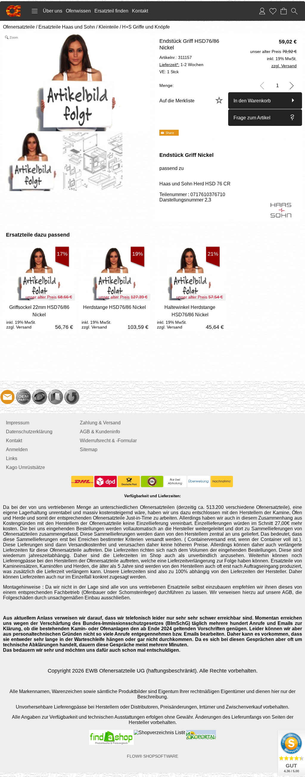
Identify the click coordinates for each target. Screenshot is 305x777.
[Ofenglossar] (55, 397)
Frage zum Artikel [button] (252, 117)
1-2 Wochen (181, 64)
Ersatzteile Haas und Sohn (66, 26)
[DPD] (105, 481)
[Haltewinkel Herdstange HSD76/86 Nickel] (190, 316)
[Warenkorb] (283, 11)
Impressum (17, 422)
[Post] (129, 481)
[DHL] (82, 481)
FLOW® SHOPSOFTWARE (152, 756)
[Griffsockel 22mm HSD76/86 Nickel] (39, 316)
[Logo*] (13, 7)
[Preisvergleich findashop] (111, 732)
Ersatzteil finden (111, 10)
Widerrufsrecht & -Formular (108, 440)
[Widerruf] (71, 397)
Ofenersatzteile (19, 26)
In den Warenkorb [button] (252, 100)
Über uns (52, 10)
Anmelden (17, 449)
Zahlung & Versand (100, 422)
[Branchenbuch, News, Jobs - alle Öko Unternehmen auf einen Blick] (200, 732)
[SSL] (152, 481)
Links (11, 458)
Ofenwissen (78, 10)
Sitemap (88, 449)
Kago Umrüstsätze (25, 467)
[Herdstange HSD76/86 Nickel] (114, 316)
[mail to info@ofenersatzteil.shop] (7, 397)
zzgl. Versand (19, 327)
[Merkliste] (273, 11)
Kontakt (140, 10)
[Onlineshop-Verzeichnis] (159, 732)
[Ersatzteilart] (23, 397)
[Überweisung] (198, 481)
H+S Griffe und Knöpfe (146, 26)
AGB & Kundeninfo (100, 431)
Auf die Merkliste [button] (176, 100)
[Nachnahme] (222, 481)
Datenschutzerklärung (29, 431)
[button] (34, 11)
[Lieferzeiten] (39, 397)
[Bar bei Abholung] (175, 481)
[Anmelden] (262, 11)
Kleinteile (109, 26)
